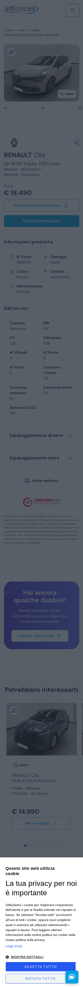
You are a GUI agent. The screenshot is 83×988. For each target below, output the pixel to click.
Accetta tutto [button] (40, 966)
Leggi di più (14, 946)
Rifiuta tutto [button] (41, 978)
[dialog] (41, 922)
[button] (41, 957)
